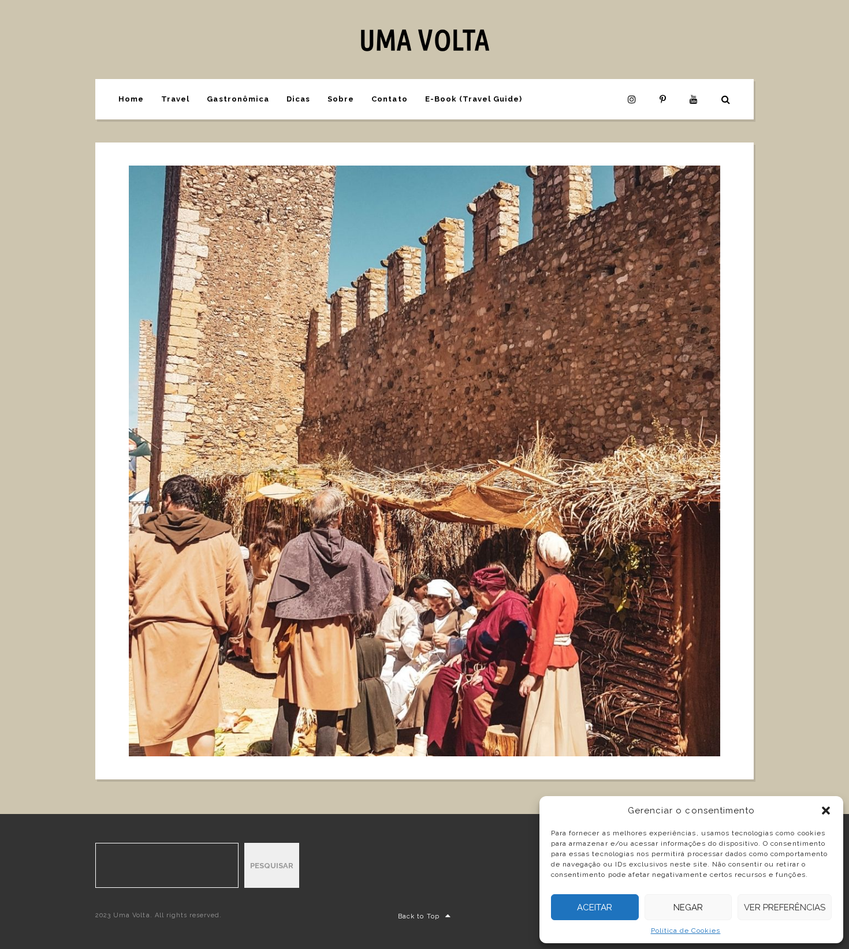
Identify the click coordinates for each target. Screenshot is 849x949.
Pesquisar (271, 865)
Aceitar (594, 907)
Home (131, 99)
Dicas (298, 99)
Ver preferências (784, 907)
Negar (688, 907)
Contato (389, 99)
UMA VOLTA (424, 39)
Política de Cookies (686, 931)
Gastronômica (238, 99)
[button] (826, 810)
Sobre (340, 99)
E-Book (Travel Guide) (474, 99)
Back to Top (418, 916)
